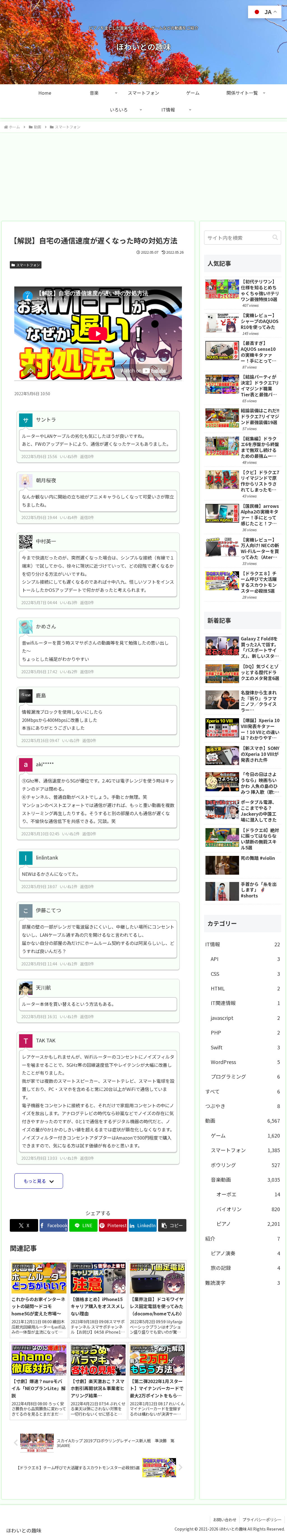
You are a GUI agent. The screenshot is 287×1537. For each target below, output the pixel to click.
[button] (172, 1225)
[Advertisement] (143, 175)
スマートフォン (28, 264)
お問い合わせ (225, 1519)
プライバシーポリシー (262, 1519)
